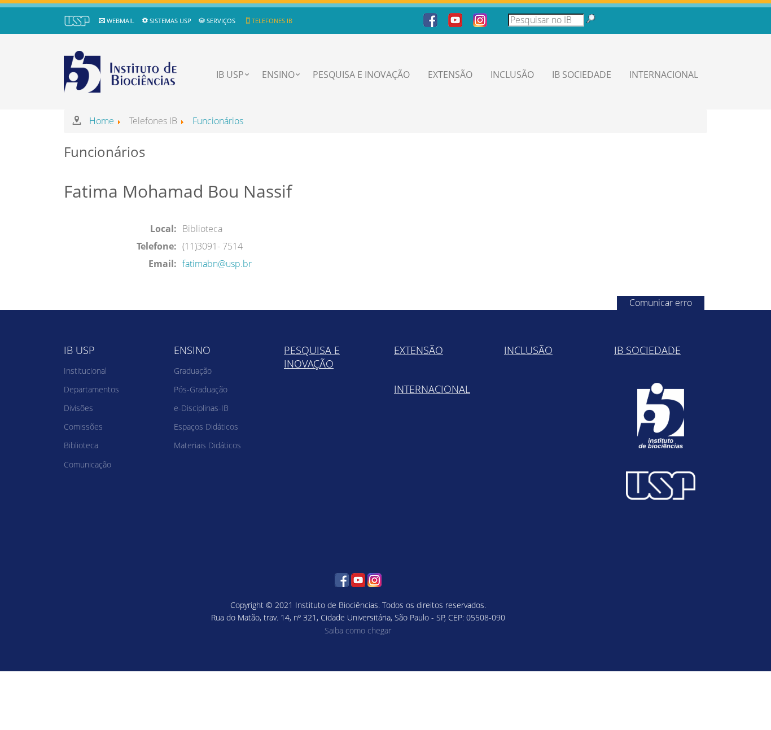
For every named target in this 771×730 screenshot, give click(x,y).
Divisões (78, 408)
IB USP (230, 74)
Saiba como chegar (358, 630)
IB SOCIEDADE (581, 74)
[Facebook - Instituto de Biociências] (430, 19)
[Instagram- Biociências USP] (480, 19)
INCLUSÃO (512, 74)
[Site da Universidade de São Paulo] (660, 485)
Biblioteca (81, 445)
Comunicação (87, 464)
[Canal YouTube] (455, 19)
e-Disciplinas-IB (201, 408)
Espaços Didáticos (206, 426)
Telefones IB (272, 20)
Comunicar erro (660, 302)
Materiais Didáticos (207, 445)
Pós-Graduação (200, 389)
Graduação (193, 370)
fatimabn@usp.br (217, 263)
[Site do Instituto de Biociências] (660, 416)
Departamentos (91, 389)
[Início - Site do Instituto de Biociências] (121, 70)
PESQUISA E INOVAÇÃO (361, 74)
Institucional (85, 370)
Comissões (83, 426)
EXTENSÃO (450, 74)
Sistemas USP (170, 20)
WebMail (120, 20)
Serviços (221, 20)
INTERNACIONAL (663, 74)
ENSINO (278, 74)
